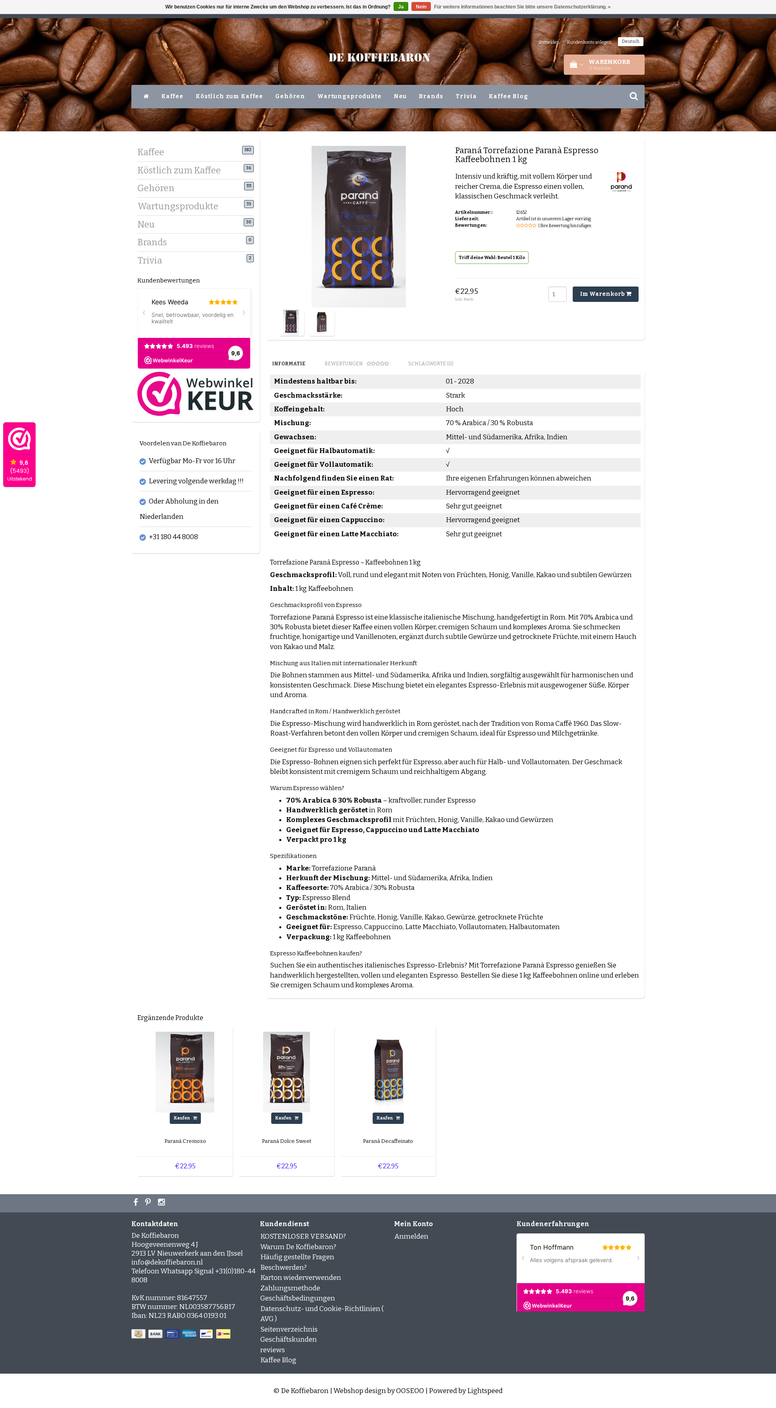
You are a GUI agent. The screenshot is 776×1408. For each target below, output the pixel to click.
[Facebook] (136, 1203)
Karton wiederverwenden (300, 1277)
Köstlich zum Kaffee (229, 96)
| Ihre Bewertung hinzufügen (564, 225)
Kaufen (182, 1118)
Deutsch (630, 41)
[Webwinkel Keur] (195, 393)
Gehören (290, 96)
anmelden (548, 42)
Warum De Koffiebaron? (298, 1247)
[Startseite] (146, 96)
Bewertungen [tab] (344, 364)
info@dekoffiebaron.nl (167, 1262)
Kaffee (172, 96)
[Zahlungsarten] (181, 1334)
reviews (272, 1350)
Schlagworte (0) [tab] (430, 364)
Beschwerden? (283, 1267)
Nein (421, 7)
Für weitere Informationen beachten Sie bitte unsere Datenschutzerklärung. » (522, 7)
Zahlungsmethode (290, 1288)
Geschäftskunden (288, 1339)
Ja (401, 7)
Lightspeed (485, 1391)
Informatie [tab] (288, 364)
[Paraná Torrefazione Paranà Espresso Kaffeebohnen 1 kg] (291, 322)
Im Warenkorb (603, 294)
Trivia (466, 96)
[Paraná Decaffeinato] (388, 1071)
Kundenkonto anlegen (589, 42)
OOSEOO (410, 1391)
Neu (400, 96)
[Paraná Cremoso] (185, 1071)
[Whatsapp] (149, 1203)
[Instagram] (162, 1203)
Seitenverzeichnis (289, 1329)
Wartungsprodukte (349, 96)
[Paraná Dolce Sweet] (286, 1071)
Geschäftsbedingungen (297, 1298)
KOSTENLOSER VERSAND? (303, 1236)
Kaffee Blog (508, 96)
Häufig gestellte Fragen (297, 1257)
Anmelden (411, 1236)
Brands (431, 96)
